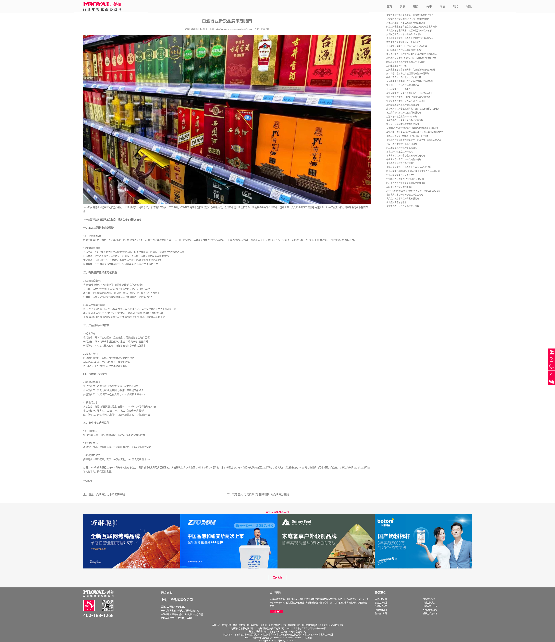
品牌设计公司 (381, 613)
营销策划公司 (381, 610)
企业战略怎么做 (430, 610)
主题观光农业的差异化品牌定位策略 (402, 206)
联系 (469, 6)
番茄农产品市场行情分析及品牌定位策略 (404, 194)
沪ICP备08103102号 (267, 641)
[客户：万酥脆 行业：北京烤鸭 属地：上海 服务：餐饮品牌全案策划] (131, 541)
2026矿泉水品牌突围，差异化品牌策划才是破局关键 (409, 81)
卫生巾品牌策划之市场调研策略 (106, 494)
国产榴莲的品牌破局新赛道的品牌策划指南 (405, 183)
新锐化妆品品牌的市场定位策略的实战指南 (405, 155)
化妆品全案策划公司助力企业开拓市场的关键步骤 (408, 167)
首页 (389, 6)
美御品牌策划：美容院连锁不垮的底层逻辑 (405, 23)
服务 (416, 6)
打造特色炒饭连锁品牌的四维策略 (401, 116)
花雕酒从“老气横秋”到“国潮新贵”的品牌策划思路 (260, 494)
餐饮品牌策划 (381, 602)
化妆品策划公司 (430, 606)
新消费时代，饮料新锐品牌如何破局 (402, 85)
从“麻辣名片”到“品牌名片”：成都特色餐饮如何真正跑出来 (412, 128)
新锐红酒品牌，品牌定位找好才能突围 (403, 77)
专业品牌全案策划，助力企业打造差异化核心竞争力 (409, 38)
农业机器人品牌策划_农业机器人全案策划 (405, 179)
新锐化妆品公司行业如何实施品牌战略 (403, 159)
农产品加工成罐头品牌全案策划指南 (402, 198)
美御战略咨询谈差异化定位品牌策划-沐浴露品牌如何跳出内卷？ (415, 132)
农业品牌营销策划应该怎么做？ (400, 175)
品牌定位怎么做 (430, 613)
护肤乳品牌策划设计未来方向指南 (401, 144)
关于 (429, 6)
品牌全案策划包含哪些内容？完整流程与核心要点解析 (410, 69)
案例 (402, 6)
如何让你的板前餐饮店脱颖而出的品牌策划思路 (407, 73)
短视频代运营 (381, 606)
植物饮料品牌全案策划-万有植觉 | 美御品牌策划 (407, 19)
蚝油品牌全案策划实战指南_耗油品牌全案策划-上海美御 (411, 26)
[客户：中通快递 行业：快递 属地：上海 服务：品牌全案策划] (229, 541)
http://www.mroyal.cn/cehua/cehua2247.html (234, 29)
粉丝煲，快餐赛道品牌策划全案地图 (402, 124)
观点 (455, 6)
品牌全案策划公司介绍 (396, 66)
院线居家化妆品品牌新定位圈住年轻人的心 (405, 62)
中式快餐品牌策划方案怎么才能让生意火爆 (405, 101)
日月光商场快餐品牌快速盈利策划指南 (403, 112)
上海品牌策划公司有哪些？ (398, 89)
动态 (229, 625)
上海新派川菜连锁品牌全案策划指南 (402, 105)
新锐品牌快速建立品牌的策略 (399, 152)
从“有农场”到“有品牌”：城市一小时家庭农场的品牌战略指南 (413, 191)
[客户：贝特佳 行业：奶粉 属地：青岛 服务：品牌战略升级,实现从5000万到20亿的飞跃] (423, 541)
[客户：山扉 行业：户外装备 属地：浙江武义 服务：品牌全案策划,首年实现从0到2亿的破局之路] (326, 541)
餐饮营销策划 (429, 599)
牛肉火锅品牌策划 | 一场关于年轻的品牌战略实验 (408, 97)
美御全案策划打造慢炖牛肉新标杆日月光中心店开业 (409, 93)
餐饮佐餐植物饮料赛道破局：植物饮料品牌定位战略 (409, 15)
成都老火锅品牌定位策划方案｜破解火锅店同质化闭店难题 (412, 109)
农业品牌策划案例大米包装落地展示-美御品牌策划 (409, 30)
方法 (442, 6)
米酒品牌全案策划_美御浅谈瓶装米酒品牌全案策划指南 (411, 58)
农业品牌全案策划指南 (396, 202)
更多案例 (277, 577)
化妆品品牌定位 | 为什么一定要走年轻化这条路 (407, 136)
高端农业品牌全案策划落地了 (399, 187)
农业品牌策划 (429, 602)
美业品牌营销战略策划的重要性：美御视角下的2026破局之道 (413, 140)
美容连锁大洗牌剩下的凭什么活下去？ (403, 42)
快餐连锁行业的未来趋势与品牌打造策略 (404, 120)
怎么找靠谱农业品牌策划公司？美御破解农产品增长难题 (411, 54)
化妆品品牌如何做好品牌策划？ (400, 163)
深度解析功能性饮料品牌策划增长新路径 (404, 50)
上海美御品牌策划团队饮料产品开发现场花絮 (406, 46)
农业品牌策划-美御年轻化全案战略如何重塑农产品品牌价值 (413, 171)
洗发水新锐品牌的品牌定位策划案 (401, 148)
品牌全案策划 (381, 599)
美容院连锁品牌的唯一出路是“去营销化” (404, 34)
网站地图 (308, 638)
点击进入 (276, 611)
